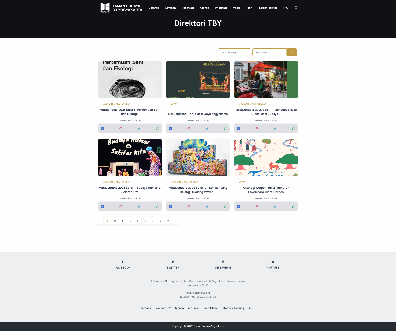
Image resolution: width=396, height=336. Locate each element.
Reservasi (188, 7)
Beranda (145, 308)
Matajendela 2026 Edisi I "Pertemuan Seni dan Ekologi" (130, 112)
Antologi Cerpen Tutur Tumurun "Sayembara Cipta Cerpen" (266, 190)
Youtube (272, 267)
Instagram (223, 267)
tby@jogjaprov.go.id (198, 292)
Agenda (204, 7)
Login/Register (268, 7)
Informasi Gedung (233, 308)
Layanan (170, 7)
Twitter (173, 267)
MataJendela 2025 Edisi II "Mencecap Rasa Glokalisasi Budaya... (266, 112)
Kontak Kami (210, 308)
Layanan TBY (163, 308)
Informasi (221, 7)
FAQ (285, 7)
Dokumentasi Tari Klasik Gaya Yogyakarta (198, 114)
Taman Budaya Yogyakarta (208, 326)
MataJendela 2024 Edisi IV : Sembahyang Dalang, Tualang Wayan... (198, 190)
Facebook (123, 267)
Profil (249, 7)
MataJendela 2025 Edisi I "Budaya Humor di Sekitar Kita (130, 190)
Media (236, 7)
